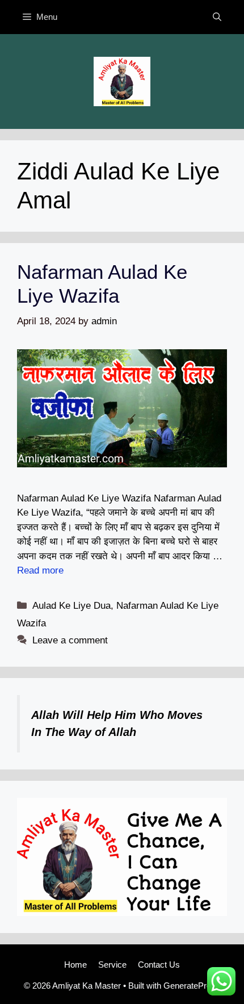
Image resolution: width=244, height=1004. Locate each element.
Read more (40, 570)
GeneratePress (191, 985)
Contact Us (159, 964)
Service (112, 964)
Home (75, 964)
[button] (217, 17)
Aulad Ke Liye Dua (71, 605)
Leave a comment (70, 640)
